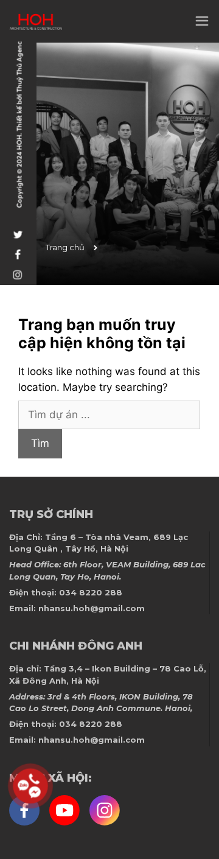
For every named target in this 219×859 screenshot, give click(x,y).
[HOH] (35, 21)
